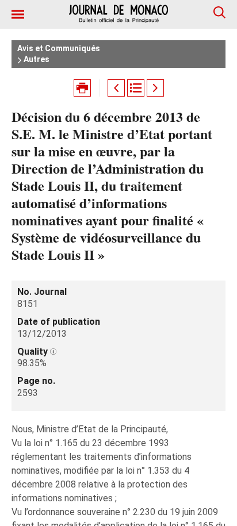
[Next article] (155, 88)
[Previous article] (116, 88)
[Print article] (82, 88)
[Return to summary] (135, 88)
